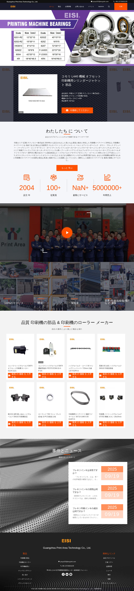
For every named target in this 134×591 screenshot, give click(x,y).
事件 (109, 575)
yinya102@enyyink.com (101, 1)
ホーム (51, 6)
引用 (120, 6)
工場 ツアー (109, 562)
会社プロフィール (109, 558)
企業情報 (68, 6)
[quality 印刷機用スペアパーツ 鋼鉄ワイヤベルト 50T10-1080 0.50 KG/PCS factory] (81, 398)
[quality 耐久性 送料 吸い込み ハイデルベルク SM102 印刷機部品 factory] (20, 398)
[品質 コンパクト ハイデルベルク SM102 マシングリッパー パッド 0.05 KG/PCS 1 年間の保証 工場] (37, 93)
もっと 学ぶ (67, 168)
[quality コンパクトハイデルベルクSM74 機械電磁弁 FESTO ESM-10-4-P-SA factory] (50, 349)
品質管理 (109, 566)
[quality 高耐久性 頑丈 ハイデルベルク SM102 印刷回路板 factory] (111, 349)
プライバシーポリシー (109, 583)
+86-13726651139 (121, 1)
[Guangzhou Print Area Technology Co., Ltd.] (13, 6)
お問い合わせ (79, 6)
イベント (91, 6)
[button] (52, 65)
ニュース (109, 570)
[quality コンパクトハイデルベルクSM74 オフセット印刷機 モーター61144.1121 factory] (20, 349)
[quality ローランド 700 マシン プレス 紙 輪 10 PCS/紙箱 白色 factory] (50, 398)
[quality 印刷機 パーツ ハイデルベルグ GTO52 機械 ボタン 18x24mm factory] (111, 398)
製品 (59, 6)
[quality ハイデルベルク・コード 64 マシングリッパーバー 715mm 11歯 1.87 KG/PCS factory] (81, 349)
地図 (109, 579)
